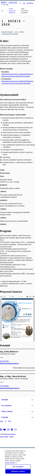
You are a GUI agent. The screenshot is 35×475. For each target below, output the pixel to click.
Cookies (11, 436)
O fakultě (4, 417)
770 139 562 (4, 386)
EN (24, 3)
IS (5, 421)
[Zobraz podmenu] (30, 400)
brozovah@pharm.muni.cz (9, 388)
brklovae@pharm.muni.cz (9, 363)
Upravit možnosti (10, 462)
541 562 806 (4, 361)
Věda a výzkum (7, 411)
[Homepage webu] (9, 3)
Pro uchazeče (6, 405)
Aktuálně (4, 400)
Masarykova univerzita (9, 434)
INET (9, 421)
